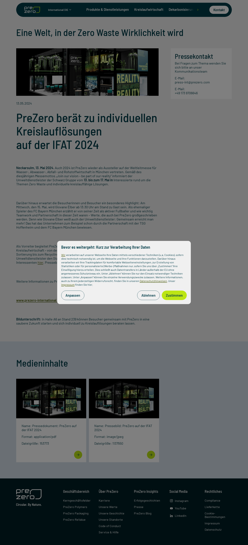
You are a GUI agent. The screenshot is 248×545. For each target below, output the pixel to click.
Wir (63, 254)
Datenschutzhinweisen (153, 280)
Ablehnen (148, 295)
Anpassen (72, 295)
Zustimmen (174, 295)
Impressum (68, 284)
